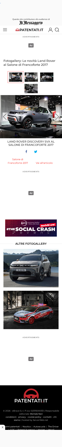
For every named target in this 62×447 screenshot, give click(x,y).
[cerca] (58, 29)
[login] (50, 29)
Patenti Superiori (26, 429)
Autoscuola (39, 426)
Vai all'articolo (44, 162)
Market (41, 429)
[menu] (5, 29)
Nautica (27, 426)
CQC (12, 429)
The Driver (53, 426)
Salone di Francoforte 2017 (18, 161)
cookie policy (34, 417)
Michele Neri (36, 414)
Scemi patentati (11, 426)
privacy (22, 417)
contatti (47, 417)
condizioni (11, 417)
